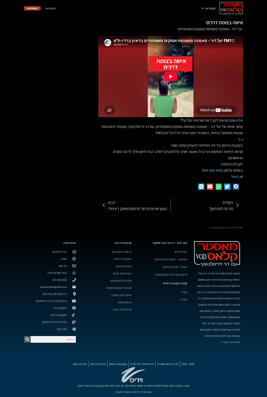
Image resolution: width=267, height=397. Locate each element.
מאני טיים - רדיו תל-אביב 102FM (170, 243)
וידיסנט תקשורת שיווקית (128, 392)
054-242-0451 (213, 170)
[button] (236, 187)
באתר (235, 176)
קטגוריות (210, 8)
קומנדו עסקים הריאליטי (175, 283)
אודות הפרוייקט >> (230, 342)
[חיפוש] (27, 339)
